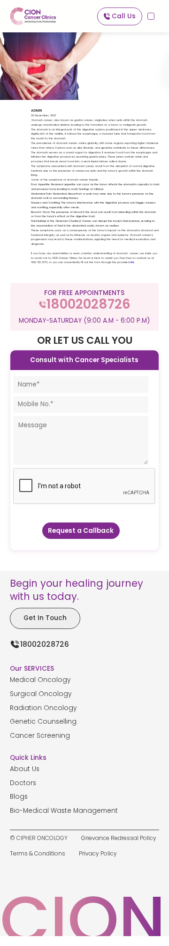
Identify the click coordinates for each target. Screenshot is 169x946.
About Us (24, 768)
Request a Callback (81, 530)
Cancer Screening (40, 735)
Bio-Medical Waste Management (64, 810)
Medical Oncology (40, 679)
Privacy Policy (98, 853)
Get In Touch (45, 617)
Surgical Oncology (41, 693)
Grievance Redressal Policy (118, 838)
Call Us (124, 16)
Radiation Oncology (43, 708)
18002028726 (44, 644)
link (132, 262)
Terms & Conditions (37, 853)
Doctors (23, 783)
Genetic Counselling (43, 721)
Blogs (19, 796)
